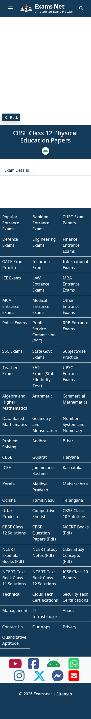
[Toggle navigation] (10, 8)
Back (13, 117)
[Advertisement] (45, 64)
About (68, 610)
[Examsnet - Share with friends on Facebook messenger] (57, 678)
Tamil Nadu (43, 500)
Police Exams (14, 323)
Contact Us (12, 627)
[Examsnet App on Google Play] (53, 666)
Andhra (39, 441)
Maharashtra (75, 484)
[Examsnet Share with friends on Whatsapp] (73, 666)
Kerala (8, 484)
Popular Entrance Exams (10, 223)
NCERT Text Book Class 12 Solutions (44, 578)
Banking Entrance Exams (40, 223)
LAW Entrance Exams (40, 284)
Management (15, 610)
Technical (11, 594)
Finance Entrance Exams (71, 245)
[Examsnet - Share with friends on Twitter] (39, 678)
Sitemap (64, 694)
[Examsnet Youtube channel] (15, 666)
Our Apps (41, 627)
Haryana (71, 457)
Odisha (9, 500)
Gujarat (39, 457)
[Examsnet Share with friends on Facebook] (33, 666)
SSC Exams (12, 351)
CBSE (7, 457)
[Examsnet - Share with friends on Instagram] (19, 678)
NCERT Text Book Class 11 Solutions (14, 578)
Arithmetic (42, 396)
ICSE (6, 467)
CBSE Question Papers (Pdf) (44, 533)
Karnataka (72, 467)
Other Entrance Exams (71, 306)
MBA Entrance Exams (71, 284)
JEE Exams (11, 278)
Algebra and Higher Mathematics (14, 402)
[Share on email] (73, 678)
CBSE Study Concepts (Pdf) (73, 555)
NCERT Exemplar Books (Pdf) (13, 555)
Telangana (73, 500)
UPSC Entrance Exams (71, 373)
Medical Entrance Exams (40, 306)
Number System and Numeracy (73, 424)
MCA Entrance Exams (10, 306)
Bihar (68, 441)
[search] (81, 8)
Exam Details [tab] (16, 170)
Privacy (69, 627)
